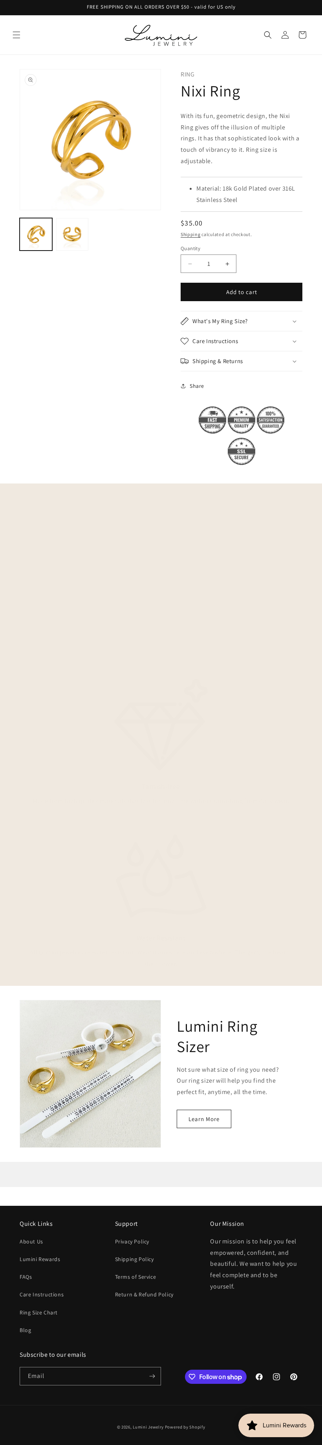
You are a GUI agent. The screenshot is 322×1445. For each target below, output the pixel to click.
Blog (25, 1330)
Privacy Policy (132, 1241)
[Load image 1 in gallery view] (36, 234)
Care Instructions (42, 1294)
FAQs (26, 1276)
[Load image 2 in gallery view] (72, 234)
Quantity (190, 248)
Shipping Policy (134, 1259)
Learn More (204, 1119)
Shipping (191, 234)
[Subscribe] (152, 1376)
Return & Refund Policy (144, 1294)
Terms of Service (135, 1276)
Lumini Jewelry (148, 1427)
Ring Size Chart (39, 1312)
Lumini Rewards (40, 1259)
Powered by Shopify (185, 1427)
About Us (31, 1241)
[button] (16, 35)
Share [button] (197, 385)
